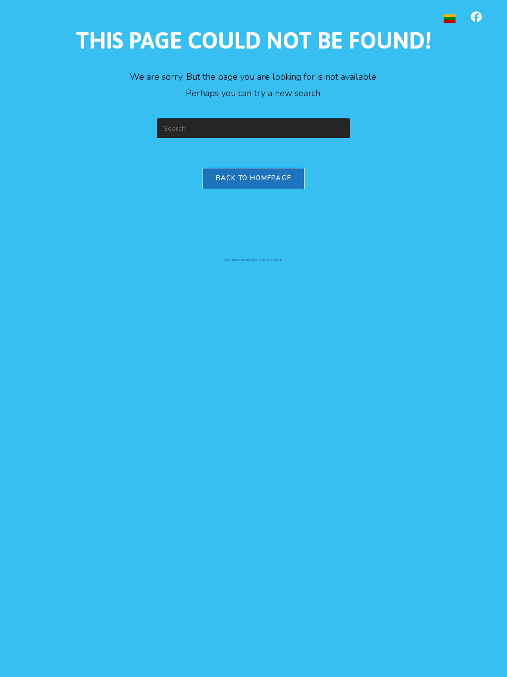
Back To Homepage (254, 178)
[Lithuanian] (449, 18)
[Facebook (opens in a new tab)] (476, 17)
